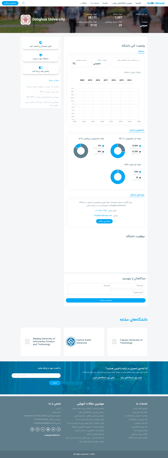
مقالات (83, 3)
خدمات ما (95, 3)
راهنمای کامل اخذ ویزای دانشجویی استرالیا (88, 427)
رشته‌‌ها (105, 3)
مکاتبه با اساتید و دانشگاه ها (136, 416)
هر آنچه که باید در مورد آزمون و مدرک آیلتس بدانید (84, 438)
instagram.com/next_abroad (35, 416)
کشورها (138, 3)
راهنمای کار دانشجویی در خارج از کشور (89, 430)
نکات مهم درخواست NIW (49, 92)
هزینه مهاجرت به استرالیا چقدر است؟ (90, 419)
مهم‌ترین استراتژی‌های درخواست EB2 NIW (43, 97)
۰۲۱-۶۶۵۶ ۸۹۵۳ (101, 210)
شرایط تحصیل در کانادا (95, 434)
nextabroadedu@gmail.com (45, 423)
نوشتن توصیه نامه (140, 430)
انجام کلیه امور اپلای (139, 412)
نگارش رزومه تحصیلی (139, 434)
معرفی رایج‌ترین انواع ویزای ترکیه (91, 441)
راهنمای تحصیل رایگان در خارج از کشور (89, 416)
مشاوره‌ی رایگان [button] (104, 221)
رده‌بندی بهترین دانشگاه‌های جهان (91, 412)
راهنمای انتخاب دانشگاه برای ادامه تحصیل (88, 408)
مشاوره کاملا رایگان (140, 408)
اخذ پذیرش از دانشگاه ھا (138, 419)
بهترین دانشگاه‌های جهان (122, 3)
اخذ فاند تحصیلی (140, 423)
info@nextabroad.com (103, 216)
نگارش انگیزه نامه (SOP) (138, 438)
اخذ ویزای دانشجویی (139, 427)
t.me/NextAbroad (41, 419)
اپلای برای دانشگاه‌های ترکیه (131, 378)
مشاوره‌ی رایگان (10, 3)
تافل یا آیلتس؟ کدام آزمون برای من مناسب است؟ (85, 423)
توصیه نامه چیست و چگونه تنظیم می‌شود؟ (42, 87)
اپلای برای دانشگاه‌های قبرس (103, 378)
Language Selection (52, 435)
